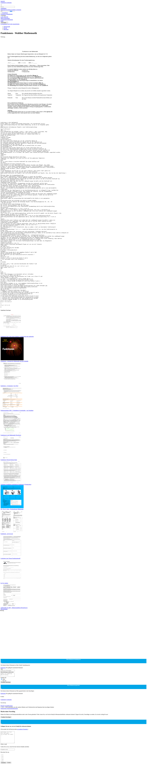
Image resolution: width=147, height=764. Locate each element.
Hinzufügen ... (4, 22)
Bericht (2, 705)
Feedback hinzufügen (6, 717)
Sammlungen (9, 14)
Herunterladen (4, 609)
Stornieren (3, 762)
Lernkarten (9, 2)
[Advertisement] (46, 41)
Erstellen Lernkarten (16, 9)
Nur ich (4, 680)
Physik (5, 28)
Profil (2, 21)
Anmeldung (3, 8)
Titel (2, 669)
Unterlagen (3, 2)
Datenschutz (4, 708)
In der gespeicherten (14, 24)
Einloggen (3, 667)
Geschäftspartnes (8, 705)
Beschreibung (7, 672)
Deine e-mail (4, 744)
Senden (9, 762)
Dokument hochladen (6, 9)
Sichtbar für (3, 677)
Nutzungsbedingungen (12, 708)
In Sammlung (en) (5, 24)
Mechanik (6, 29)
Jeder (4, 679)
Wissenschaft (7, 26)
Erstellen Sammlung (5, 682)
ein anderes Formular (22, 729)
